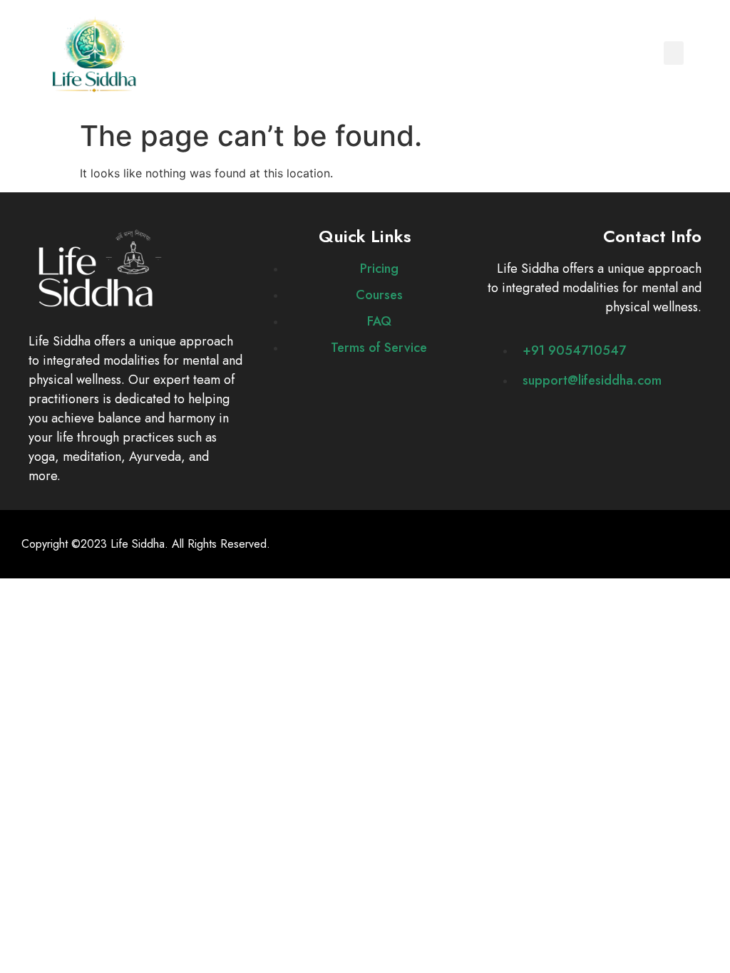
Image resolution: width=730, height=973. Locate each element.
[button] (674, 53)
